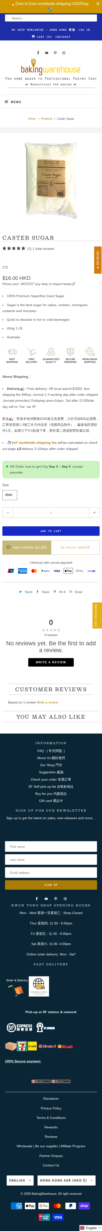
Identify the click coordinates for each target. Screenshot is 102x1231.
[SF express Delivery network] (11, 1050)
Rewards (51, 1127)
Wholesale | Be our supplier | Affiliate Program (51, 1146)
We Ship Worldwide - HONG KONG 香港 (43, 29)
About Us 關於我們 (51, 758)
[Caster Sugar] (51, 180)
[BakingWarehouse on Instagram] (64, 53)
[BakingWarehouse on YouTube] (47, 53)
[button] (90, 1228)
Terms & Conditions (51, 1118)
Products (47, 118)
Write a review (47, 702)
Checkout (63, 36)
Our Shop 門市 (51, 765)
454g (8, 495)
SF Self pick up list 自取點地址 (51, 786)
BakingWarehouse (44, 1194)
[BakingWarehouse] (51, 74)
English (17, 1180)
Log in (84, 29)
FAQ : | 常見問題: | (51, 751)
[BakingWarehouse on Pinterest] (55, 53)
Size (5, 485)
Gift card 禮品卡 (51, 801)
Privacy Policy (51, 1108)
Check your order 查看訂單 (51, 779)
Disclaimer (51, 1098)
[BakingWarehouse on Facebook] (38, 53)
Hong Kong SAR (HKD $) (64, 1180)
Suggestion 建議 (51, 772)
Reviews (51, 1137)
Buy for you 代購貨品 (51, 794)
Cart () (43, 36)
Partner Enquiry (51, 1156)
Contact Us (51, 1165)
